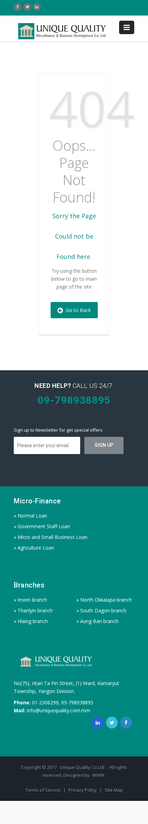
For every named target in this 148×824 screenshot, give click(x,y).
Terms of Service (43, 790)
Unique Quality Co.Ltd (82, 767)
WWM (98, 775)
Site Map (114, 790)
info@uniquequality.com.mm (58, 710)
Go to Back (77, 310)
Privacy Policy (83, 790)
